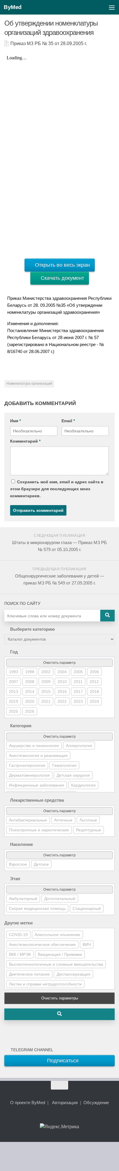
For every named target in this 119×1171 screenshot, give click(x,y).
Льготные (88, 820)
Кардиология (83, 785)
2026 (29, 711)
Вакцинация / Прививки (60, 954)
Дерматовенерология (29, 775)
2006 (94, 671)
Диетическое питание (29, 974)
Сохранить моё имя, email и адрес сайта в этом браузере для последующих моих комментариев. (56, 489)
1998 (29, 671)
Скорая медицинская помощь (37, 908)
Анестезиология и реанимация (38, 755)
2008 (29, 681)
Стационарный (86, 908)
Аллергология (79, 745)
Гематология (64, 765)
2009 (46, 681)
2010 (62, 681)
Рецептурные (88, 830)
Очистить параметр (59, 663)
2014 (29, 691)
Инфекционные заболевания (36, 785)
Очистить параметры (59, 998)
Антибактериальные (28, 820)
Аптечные (63, 820)
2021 (46, 701)
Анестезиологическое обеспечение (42, 944)
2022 (62, 701)
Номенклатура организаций (29, 384)
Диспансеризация (73, 974)
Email (68, 420)
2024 (94, 701)
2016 (62, 691)
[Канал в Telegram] (59, 1117)
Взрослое (18, 864)
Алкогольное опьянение (57, 934)
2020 (29, 701)
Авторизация (65, 1102)
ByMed (13, 7)
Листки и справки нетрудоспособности (45, 984)
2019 (13, 701)
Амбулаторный (23, 898)
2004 (62, 671)
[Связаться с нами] (70, 1117)
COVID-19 (18, 934)
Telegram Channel (30, 1049)
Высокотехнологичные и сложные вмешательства (56, 964)
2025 (13, 711)
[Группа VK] (49, 1117)
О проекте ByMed (27, 1102)
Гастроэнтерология (27, 765)
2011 (78, 681)
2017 (78, 691)
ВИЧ (87, 944)
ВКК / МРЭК (20, 954)
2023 (78, 701)
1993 (13, 671)
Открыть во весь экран (62, 265)
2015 (46, 691)
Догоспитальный (59, 898)
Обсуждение (96, 1102)
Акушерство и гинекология (34, 745)
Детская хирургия (73, 775)
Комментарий (25, 441)
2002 (46, 671)
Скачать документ (61, 278)
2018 (94, 691)
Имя (15, 420)
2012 (94, 681)
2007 (13, 681)
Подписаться (62, 1060)
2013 (13, 691)
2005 (78, 671)
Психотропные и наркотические (39, 830)
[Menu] (112, 7)
